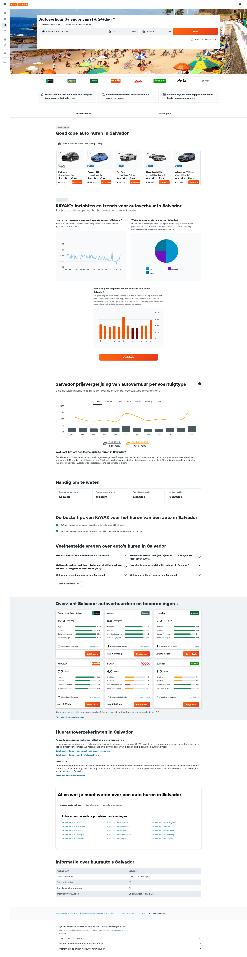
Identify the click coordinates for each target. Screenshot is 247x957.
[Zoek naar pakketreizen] (5, 31)
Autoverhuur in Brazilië (117, 913)
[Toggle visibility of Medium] (173, 268)
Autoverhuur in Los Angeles (163, 822)
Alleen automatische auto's (206, 39)
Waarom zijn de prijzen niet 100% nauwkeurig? (81, 948)
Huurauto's (74, 913)
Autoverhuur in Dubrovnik (162, 830)
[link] (128, 357)
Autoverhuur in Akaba (71, 822)
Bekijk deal (76, 182)
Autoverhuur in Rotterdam (73, 826)
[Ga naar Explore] (5, 39)
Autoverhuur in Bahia (137, 913)
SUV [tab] (129, 401)
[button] (5, 4)
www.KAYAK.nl (61, 913)
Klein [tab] (97, 401)
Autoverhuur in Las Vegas (73, 834)
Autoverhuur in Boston (72, 830)
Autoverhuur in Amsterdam (119, 834)
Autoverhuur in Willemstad (118, 826)
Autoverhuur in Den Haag (162, 834)
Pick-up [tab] (148, 401)
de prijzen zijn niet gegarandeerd (115, 930)
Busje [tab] (138, 401)
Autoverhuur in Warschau (162, 838)
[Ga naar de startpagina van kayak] (19, 4)
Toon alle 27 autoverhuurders (70, 717)
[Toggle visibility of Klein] (150, 272)
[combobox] (49, 24)
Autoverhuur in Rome (160, 826)
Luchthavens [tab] (92, 805)
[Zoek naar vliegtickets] (5, 13)
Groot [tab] (119, 401)
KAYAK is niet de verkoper (71, 938)
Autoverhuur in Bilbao (116, 830)
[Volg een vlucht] (5, 45)
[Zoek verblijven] (5, 19)
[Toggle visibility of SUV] (150, 268)
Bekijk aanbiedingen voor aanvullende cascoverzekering (83, 751)
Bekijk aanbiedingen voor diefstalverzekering (77, 755)
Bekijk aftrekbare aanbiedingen (71, 775)
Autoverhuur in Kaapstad (117, 822)
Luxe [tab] (159, 401)
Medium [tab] (108, 401)
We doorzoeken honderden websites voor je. (80, 943)
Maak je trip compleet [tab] (112, 805)
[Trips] (5, 53)
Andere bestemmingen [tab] (70, 805)
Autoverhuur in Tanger (116, 838)
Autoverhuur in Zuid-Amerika (93, 913)
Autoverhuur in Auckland (73, 838)
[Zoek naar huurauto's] (5, 25)
